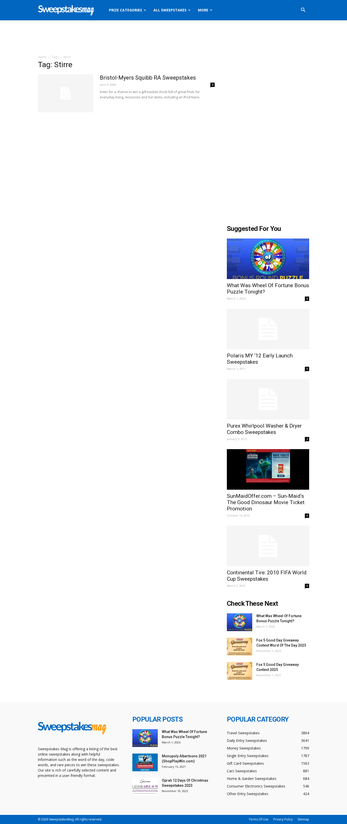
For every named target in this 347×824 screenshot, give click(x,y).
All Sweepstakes (169, 10)
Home (42, 57)
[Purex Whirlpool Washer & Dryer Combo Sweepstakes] (268, 399)
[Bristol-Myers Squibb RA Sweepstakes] (65, 93)
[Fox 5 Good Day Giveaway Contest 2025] (239, 671)
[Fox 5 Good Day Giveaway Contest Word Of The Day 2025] (239, 646)
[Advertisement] (173, 37)
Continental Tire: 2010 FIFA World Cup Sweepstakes (267, 576)
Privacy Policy (283, 819)
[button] (303, 10)
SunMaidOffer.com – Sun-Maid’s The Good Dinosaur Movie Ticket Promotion (266, 502)
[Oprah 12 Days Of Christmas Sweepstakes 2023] (145, 787)
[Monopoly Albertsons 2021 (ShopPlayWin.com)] (145, 762)
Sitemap (303, 819)
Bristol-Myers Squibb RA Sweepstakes (148, 78)
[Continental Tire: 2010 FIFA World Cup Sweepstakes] (268, 546)
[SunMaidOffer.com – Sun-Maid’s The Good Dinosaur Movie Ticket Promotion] (268, 469)
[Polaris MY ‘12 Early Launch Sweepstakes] (268, 329)
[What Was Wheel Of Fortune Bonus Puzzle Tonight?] (268, 259)
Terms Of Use (259, 819)
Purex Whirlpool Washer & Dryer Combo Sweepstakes (264, 429)
